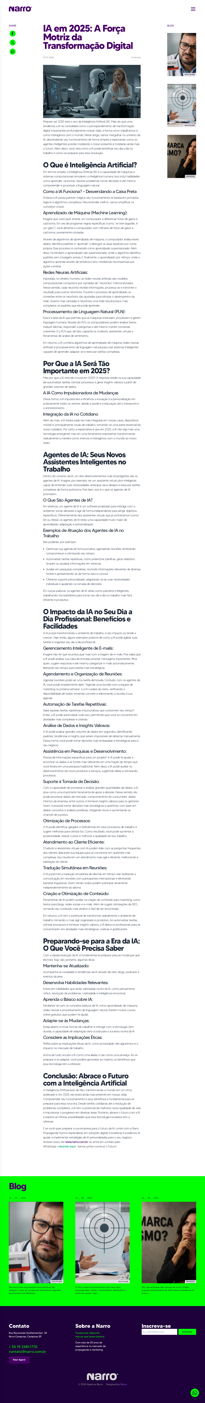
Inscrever (187, 1331)
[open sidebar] (193, 8)
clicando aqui (67, 1146)
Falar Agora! (19, 1359)
